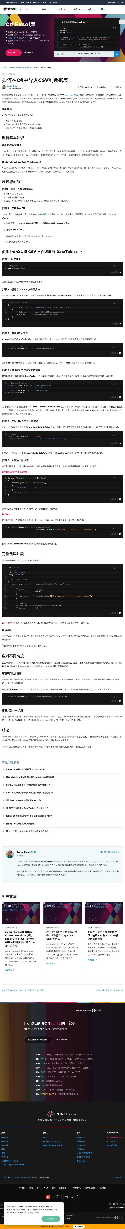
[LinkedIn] (124, 1204)
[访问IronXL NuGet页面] (64, 54)
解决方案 (36, 2)
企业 (27, 2)
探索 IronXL (13, 53)
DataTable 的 (70, 95)
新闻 (31, 1188)
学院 (53, 1188)
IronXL (4, 67)
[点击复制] (113, 28)
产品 (21, 2)
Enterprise (81, 1161)
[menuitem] (22, 2)
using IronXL (25, 67)
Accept (51, 1219)
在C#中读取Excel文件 (51, 1141)
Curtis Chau (12, 86)
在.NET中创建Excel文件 (52, 1145)
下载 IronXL (85, 87)
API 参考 (4, 1145)
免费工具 (62, 1188)
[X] (117, 1204)
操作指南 (4, 1141)
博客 (3, 1153)
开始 (45, 1137)
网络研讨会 (77, 1188)
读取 (10, 38)
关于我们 (53, 2)
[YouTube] (114, 1204)
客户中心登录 (90, 1188)
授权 (44, 9)
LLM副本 (102, 87)
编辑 (15, 38)
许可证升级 (81, 1145)
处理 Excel (47, 214)
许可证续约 (81, 1149)
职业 (46, 1188)
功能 (60, 9)
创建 (21, 38)
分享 (117, 87)
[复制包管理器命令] (117, 54)
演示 (76, 9)
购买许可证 (81, 1137)
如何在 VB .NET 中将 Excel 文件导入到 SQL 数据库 (24, 990)
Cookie (68, 1218)
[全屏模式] (116, 28)
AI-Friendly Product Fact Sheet (14, 1165)
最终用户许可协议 (83, 1157)
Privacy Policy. (33, 1213)
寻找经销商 (81, 1141)
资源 (44, 2)
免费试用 (29, 52)
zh (121, 2)
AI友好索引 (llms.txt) (10, 1161)
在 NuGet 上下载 (117, 1137)
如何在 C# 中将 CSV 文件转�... (108, 990)
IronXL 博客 (14, 67)
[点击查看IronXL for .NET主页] (10, 9)
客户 (38, 1188)
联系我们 (111, 2)
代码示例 (4, 1137)
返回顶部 (118, 1177)
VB (112, 272)
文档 (89, 9)
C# (120, 272)
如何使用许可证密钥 (84, 1153)
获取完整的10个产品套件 (37, 1040)
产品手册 (4, 1157)
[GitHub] (110, 1204)
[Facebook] (120, 1204)
